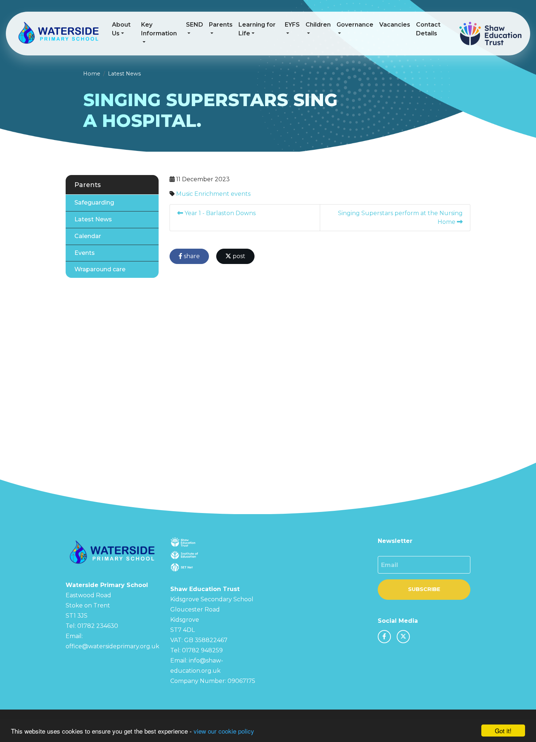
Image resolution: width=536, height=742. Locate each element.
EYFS (292, 24)
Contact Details (428, 29)
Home (91, 73)
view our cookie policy (224, 730)
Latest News (124, 73)
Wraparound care (99, 269)
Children (318, 24)
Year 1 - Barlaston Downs (219, 213)
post (238, 256)
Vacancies (394, 24)
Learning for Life (257, 29)
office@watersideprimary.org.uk (112, 646)
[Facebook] (384, 636)
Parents (221, 24)
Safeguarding (94, 202)
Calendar (87, 236)
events (240, 193)
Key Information (159, 29)
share (191, 256)
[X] (403, 636)
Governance (355, 24)
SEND (194, 24)
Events (84, 252)
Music (184, 193)
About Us (121, 29)
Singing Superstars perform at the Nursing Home (400, 217)
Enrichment (211, 193)
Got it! (503, 730)
